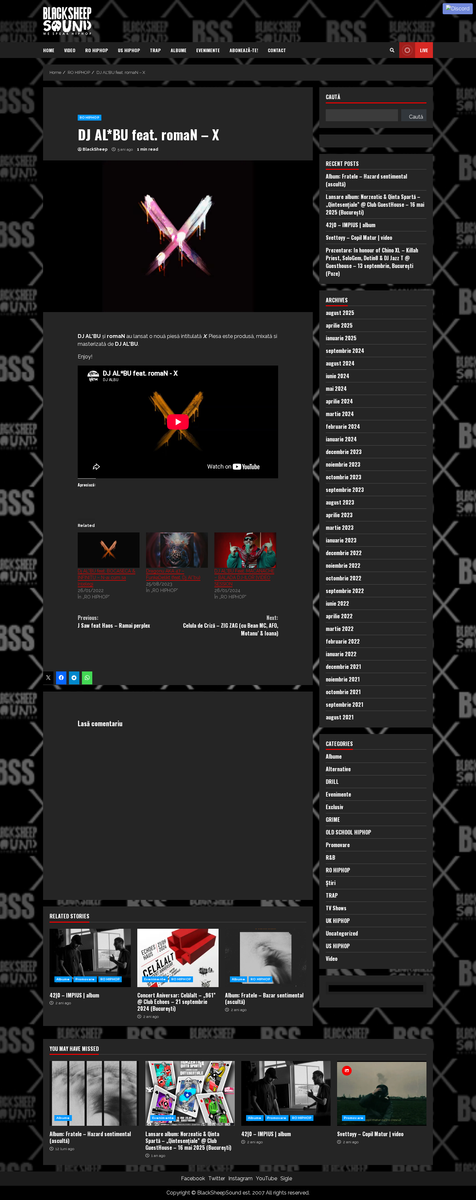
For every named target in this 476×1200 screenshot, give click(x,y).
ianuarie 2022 (341, 654)
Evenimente (208, 50)
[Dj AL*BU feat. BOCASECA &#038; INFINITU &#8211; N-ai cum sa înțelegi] (109, 550)
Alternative (338, 769)
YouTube (266, 1178)
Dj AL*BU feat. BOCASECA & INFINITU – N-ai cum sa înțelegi (106, 577)
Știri (330, 882)
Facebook (193, 1178)
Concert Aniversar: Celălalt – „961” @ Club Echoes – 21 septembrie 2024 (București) (178, 958)
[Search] (392, 50)
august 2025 (340, 312)
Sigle (286, 1178)
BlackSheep (95, 149)
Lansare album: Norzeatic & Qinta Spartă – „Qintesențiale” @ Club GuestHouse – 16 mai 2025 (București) (375, 204)
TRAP (155, 50)
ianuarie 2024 (341, 439)
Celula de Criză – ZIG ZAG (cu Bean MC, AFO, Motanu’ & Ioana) (230, 625)
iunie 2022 (337, 603)
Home (48, 50)
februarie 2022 (343, 641)
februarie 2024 (343, 426)
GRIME (333, 819)
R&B (330, 857)
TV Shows (336, 908)
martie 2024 (340, 413)
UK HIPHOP (338, 920)
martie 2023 (340, 527)
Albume (179, 50)
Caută (333, 97)
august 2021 (340, 717)
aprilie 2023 (339, 514)
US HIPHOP (129, 50)
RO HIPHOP (96, 50)
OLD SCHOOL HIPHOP (348, 832)
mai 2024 (336, 388)
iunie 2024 (337, 375)
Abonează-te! (244, 50)
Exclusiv (334, 806)
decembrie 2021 (343, 666)
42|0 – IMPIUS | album (90, 958)
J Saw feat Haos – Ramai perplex (114, 621)
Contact (277, 50)
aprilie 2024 (339, 401)
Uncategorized (342, 933)
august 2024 (340, 363)
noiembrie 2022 (343, 565)
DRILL (332, 781)
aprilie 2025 (339, 325)
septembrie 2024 (345, 350)
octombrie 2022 (343, 578)
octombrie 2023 (343, 477)
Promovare (85, 979)
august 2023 (340, 502)
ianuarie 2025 (341, 338)
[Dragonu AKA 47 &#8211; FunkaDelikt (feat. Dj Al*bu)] (177, 550)
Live (424, 50)
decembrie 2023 (344, 451)
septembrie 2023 (345, 489)
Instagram (240, 1178)
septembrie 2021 (344, 704)
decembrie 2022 (344, 552)
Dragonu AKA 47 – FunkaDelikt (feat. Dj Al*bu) (173, 574)
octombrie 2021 (343, 691)
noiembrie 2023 (343, 464)
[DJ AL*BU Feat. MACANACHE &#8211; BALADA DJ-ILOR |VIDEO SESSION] (245, 550)
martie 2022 (340, 628)
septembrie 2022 (345, 590)
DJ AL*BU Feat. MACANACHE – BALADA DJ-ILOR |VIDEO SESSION (244, 577)
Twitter (216, 1178)
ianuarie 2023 (341, 540)
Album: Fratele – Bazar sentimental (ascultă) (265, 958)
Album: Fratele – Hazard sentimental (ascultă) (94, 1093)
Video (69, 50)
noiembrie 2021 (343, 679)
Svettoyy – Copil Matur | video (359, 237)
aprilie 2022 (339, 616)
